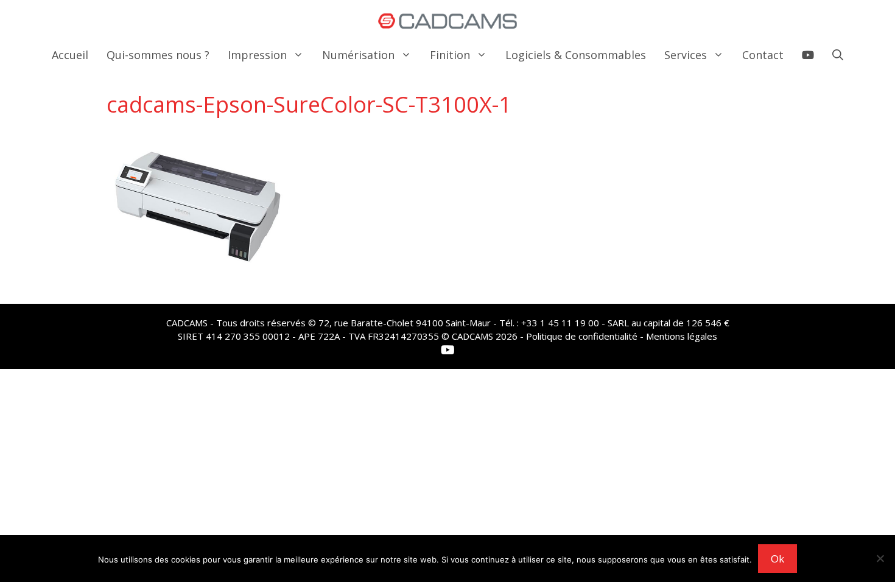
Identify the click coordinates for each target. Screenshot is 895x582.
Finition (450, 54)
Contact (763, 54)
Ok (777, 559)
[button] (837, 55)
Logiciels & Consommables (575, 54)
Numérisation (358, 54)
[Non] (880, 558)
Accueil (70, 54)
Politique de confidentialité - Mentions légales (621, 336)
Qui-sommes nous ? (158, 54)
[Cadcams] (448, 21)
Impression (257, 54)
